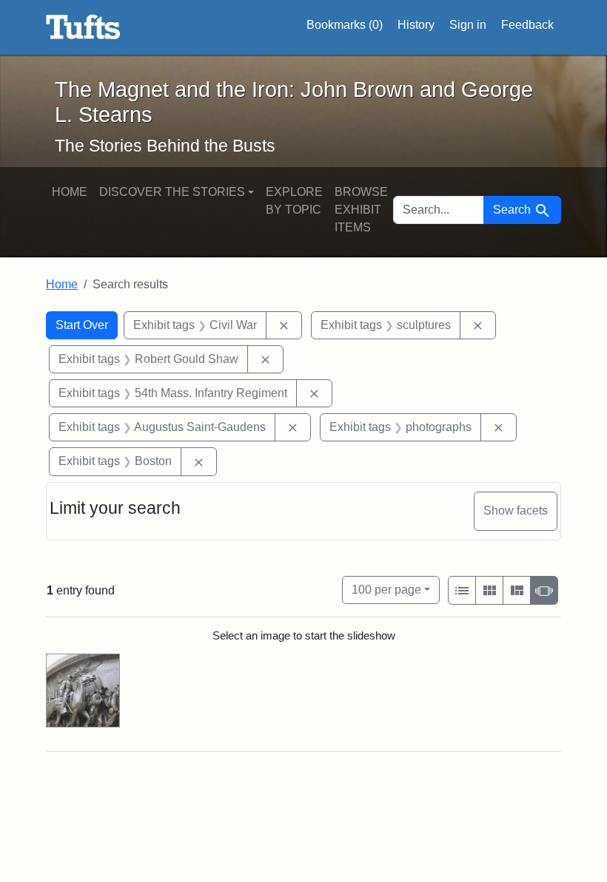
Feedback (527, 24)
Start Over (82, 325)
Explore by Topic (294, 201)
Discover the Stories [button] (172, 192)
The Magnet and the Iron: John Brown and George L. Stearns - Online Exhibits (83, 27)
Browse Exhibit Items (361, 210)
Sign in (467, 24)
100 (386, 589)
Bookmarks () (344, 24)
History (416, 24)
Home (69, 192)
